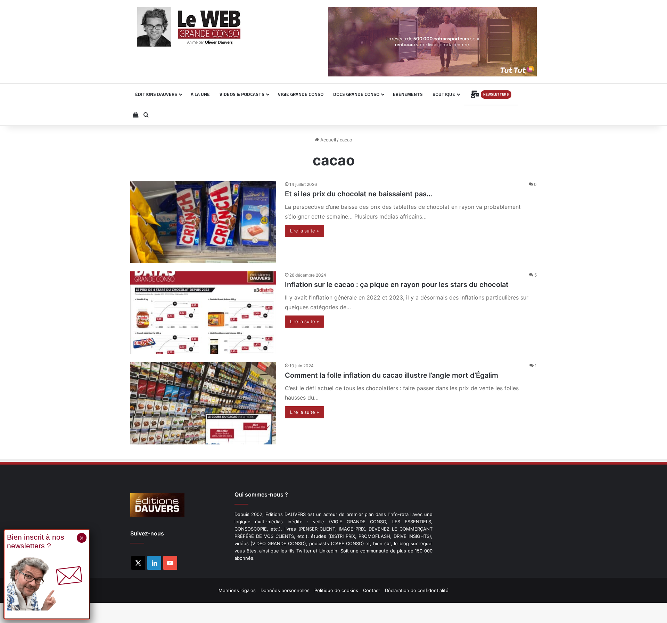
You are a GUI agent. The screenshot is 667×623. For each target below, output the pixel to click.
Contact (371, 590)
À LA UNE (200, 94)
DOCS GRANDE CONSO (356, 94)
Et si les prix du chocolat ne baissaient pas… (358, 194)
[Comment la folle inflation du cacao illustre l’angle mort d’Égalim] (203, 403)
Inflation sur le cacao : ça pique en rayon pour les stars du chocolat (397, 284)
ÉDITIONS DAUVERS (156, 94)
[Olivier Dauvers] (189, 27)
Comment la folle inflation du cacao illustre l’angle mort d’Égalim (391, 375)
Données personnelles (285, 590)
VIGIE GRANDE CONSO (300, 94)
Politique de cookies (336, 590)
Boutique (444, 94)
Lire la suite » (304, 230)
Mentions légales (237, 590)
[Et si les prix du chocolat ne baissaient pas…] (203, 222)
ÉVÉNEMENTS (408, 94)
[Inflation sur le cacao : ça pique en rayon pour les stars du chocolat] (203, 312)
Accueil (327, 139)
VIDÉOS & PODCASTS (242, 94)
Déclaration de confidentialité (416, 590)
